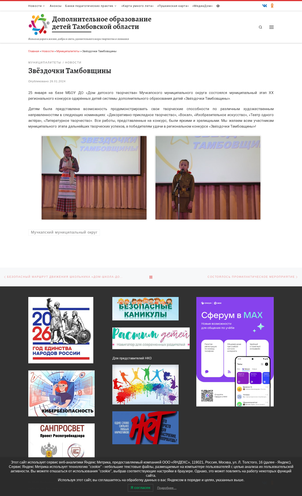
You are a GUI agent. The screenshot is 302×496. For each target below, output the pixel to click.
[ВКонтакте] (264, 6)
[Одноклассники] (272, 6)
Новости (48, 51)
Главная (33, 51)
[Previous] (50, 178)
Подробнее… (167, 488)
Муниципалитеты (68, 51)
